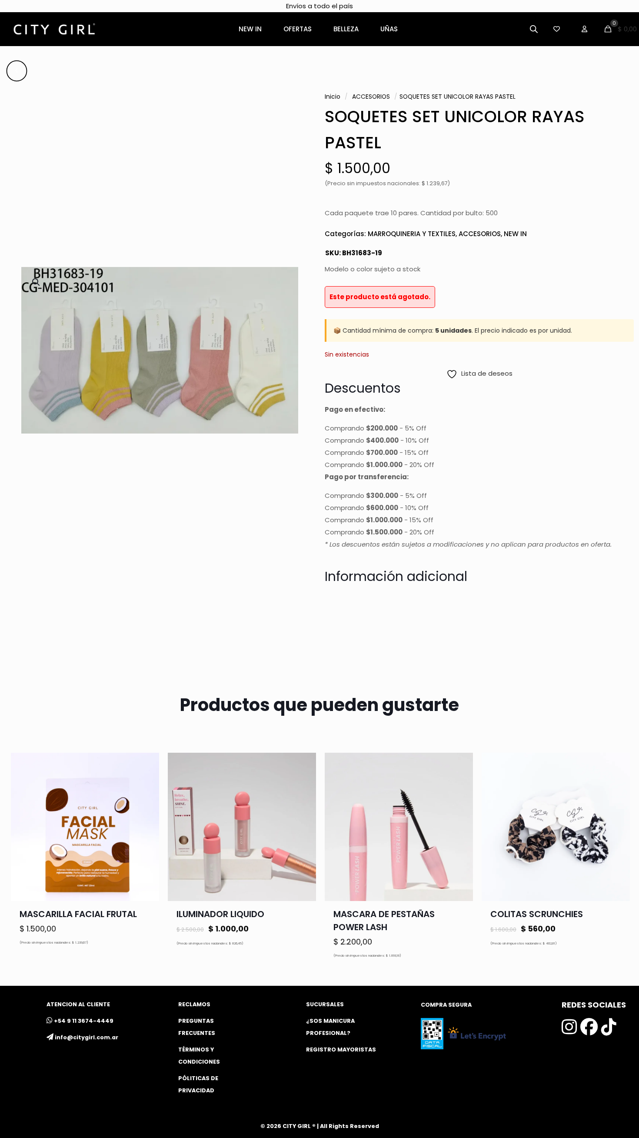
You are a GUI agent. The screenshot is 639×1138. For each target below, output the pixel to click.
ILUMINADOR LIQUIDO (220, 914)
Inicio (332, 97)
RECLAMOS (194, 1004)
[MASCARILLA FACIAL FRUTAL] (85, 827)
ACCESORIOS (371, 97)
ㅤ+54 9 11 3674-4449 (83, 1021)
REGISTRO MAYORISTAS (341, 1049)
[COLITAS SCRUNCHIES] (556, 827)
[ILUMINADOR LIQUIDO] (242, 827)
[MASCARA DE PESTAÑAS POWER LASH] (399, 827)
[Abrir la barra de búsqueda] (533, 29)
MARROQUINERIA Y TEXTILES (412, 233)
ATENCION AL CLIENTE (78, 1004)
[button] (36, 282)
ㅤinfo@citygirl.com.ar (86, 1037)
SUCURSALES (325, 1004)
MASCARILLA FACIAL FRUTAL (78, 914)
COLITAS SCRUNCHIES (536, 914)
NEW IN (515, 233)
